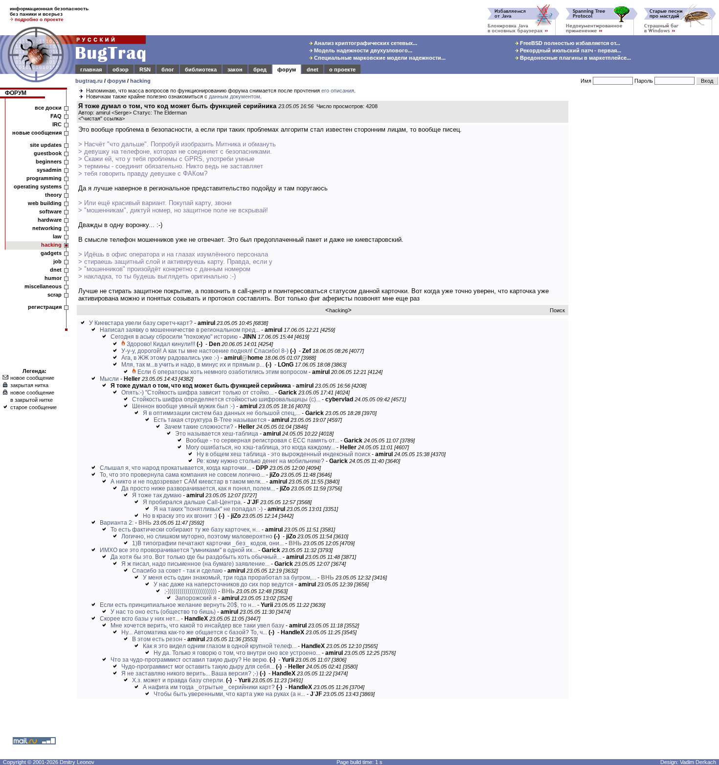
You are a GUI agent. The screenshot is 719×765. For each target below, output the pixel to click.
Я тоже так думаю (156, 495)
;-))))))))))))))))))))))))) (190, 591)
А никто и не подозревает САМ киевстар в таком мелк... (188, 481)
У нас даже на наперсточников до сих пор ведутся (223, 584)
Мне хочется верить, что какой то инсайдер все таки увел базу (197, 625)
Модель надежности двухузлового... (362, 50)
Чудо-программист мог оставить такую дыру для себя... (197, 666)
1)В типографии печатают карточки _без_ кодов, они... (208, 543)
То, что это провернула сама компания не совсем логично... (182, 474)
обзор (120, 69)
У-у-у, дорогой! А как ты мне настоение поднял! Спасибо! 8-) (205, 351)
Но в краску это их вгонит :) (180, 515)
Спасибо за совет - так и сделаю (177, 570)
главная (91, 69)
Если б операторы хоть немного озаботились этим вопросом (222, 372)
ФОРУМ (15, 93)
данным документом (234, 96)
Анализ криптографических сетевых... (365, 43)
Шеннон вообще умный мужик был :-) (183, 406)
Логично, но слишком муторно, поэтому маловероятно (196, 536)
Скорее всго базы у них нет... (140, 618)
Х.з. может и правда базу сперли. (178, 680)
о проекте (342, 69)
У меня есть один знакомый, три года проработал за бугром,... (229, 577)
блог (167, 69)
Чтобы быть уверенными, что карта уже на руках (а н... (229, 694)
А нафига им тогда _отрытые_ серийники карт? (209, 687)
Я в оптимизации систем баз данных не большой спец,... (221, 413)
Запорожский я (196, 598)
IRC (57, 124)
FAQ (56, 116)
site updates (46, 145)
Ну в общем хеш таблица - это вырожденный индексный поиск (283, 454)
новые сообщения (37, 133)
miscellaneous (43, 286)
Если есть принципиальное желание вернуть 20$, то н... (178, 605)
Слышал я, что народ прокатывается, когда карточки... (175, 467)
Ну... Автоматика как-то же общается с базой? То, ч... (194, 632)
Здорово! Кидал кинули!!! (161, 344)
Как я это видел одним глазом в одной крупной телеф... (219, 646)
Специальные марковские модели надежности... (379, 58)
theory (53, 195)
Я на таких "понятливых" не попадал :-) (208, 509)
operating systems (38, 186)
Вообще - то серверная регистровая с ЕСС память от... (262, 440)
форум (286, 69)
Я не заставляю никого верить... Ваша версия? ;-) (189, 673)
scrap (54, 295)
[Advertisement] (645, 249)
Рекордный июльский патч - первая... (569, 50)
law (57, 236)
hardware (50, 220)
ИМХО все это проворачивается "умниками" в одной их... (178, 550)
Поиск (557, 310)
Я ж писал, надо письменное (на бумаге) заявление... (195, 563)
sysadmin (49, 170)
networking (47, 228)
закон (235, 69)
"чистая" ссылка (101, 118)
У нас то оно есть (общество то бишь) (163, 611)
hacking (140, 81)
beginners (49, 161)
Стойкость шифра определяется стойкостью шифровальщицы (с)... (226, 399)
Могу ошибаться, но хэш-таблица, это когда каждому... (260, 447)
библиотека (201, 69)
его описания (337, 90)
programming (44, 178)
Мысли (109, 378)
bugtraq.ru (89, 81)
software (50, 211)
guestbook (48, 153)
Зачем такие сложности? (198, 426)
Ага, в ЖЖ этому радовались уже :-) (170, 357)
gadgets (51, 253)
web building (45, 203)
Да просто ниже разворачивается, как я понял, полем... (198, 488)
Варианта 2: (117, 522)
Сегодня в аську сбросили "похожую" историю (174, 336)
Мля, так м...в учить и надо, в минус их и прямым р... (192, 364)
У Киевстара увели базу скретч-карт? (141, 323)
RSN (145, 69)
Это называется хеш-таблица (216, 433)
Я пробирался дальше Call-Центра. (192, 502)
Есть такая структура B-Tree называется (210, 420)
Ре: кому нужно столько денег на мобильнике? (260, 461)
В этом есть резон (157, 639)
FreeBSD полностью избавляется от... (569, 43)
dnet (312, 69)
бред (260, 69)
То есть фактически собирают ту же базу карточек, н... (185, 529)
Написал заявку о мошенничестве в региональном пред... (180, 329)
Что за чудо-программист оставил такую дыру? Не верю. (189, 659)
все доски (48, 108)
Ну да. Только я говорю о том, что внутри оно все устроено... (237, 652)
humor (53, 278)
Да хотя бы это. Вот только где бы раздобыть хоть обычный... (196, 557)
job (57, 261)
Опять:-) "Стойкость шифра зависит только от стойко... (197, 392)
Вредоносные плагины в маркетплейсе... (574, 58)
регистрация (45, 307)
